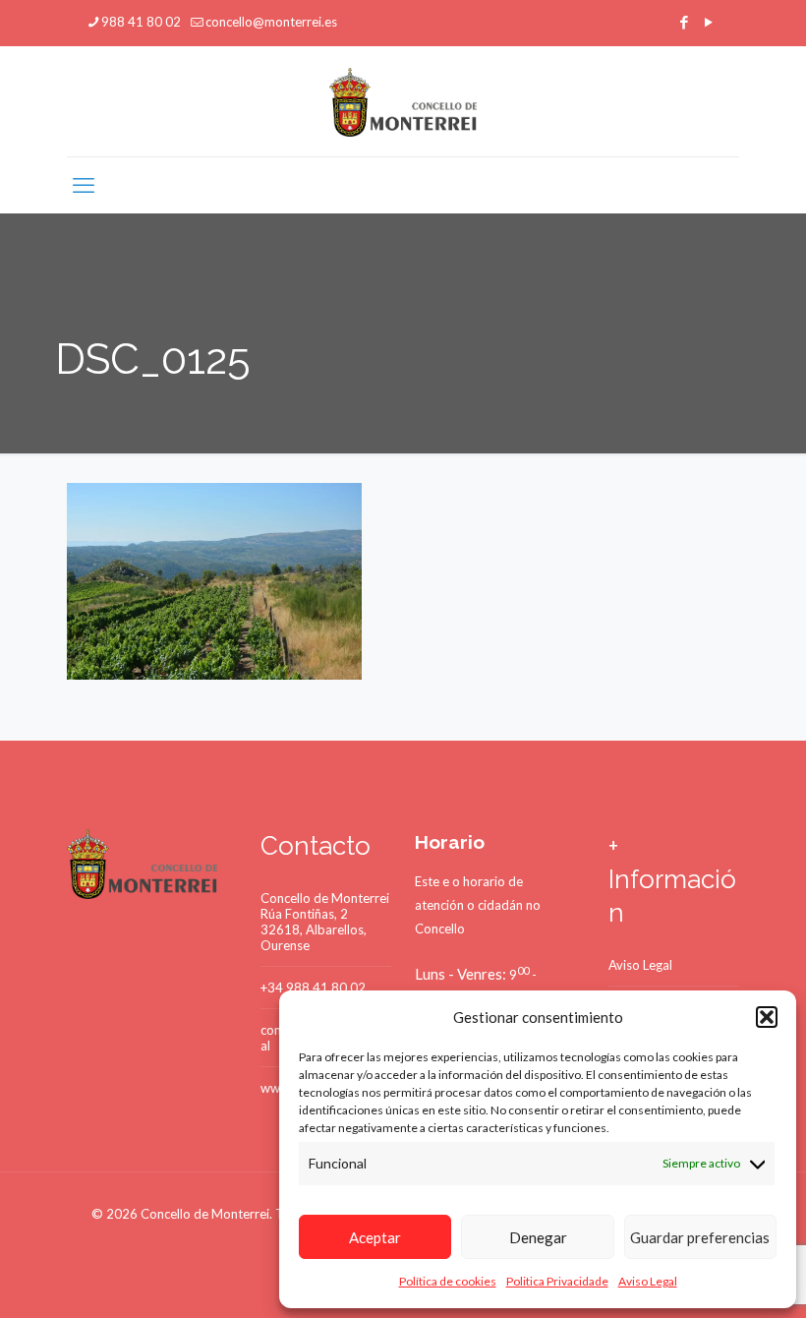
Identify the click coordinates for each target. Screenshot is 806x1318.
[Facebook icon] (683, 21)
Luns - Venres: (460, 974)
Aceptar (375, 1237)
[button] (767, 1017)
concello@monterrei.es (271, 22)
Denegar (538, 1237)
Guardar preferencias (700, 1237)
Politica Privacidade (557, 1281)
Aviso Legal (647, 1281)
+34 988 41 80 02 (313, 987)
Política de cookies (447, 1281)
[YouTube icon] (708, 21)
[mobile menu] (83, 185)
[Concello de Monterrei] (403, 101)
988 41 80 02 (141, 22)
